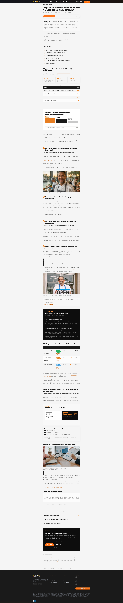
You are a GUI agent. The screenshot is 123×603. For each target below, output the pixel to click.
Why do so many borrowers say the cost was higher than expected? (58, 60)
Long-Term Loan (53, 580)
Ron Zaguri (45, 12)
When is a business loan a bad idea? (52, 57)
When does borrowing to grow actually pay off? (54, 55)
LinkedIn (56, 561)
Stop (78, 16)
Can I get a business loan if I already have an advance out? (56, 519)
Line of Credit (52, 577)
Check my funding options (49, 304)
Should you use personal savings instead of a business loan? (57, 53)
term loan (45, 212)
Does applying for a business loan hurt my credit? (54, 511)
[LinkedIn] (41, 584)
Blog (67, 1)
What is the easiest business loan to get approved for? (55, 504)
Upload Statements (53, 1)
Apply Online (87, 1)
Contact (63, 1)
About (59, 1)
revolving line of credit (48, 160)
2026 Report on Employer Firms (63, 73)
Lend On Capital (49, 557)
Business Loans (45, 1)
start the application (61, 487)
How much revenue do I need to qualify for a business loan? (56, 507)
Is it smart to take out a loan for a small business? (54, 494)
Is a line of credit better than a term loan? (52, 523)
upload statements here (51, 487)
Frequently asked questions (51, 63)
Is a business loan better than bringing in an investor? (55, 52)
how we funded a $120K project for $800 (71, 269)
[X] (38, 584)
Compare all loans (53, 582)
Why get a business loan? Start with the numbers (55, 48)
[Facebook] (34, 584)
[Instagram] (36, 584)
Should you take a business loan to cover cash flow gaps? (56, 50)
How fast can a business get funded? (51, 515)
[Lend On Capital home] (35, 2)
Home (40, 1)
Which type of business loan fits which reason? (54, 58)
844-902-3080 (59, 544)
